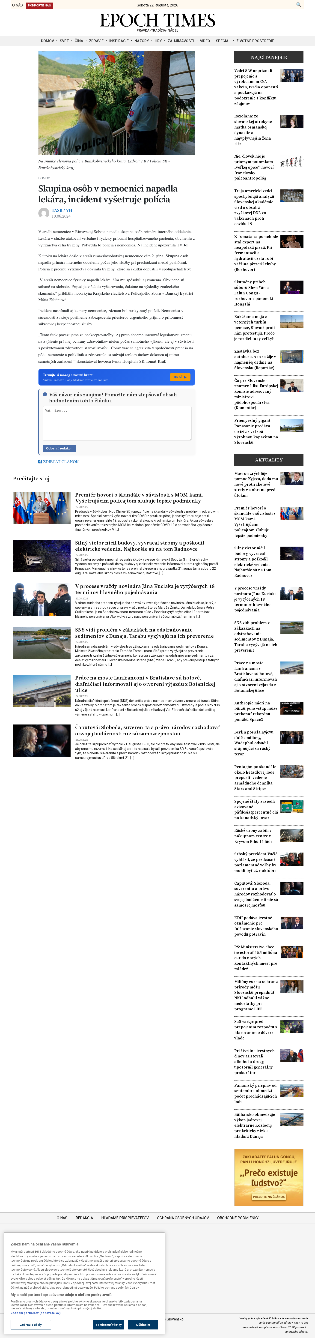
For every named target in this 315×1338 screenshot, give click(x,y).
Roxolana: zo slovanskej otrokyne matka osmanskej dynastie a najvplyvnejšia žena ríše (253, 130)
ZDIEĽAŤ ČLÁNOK (60, 461)
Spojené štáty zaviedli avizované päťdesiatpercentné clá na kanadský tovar (256, 809)
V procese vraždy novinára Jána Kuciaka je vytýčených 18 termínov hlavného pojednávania (145, 589)
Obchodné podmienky (238, 1218)
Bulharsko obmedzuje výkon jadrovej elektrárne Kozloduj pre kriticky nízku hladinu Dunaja (254, 1125)
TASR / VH (62, 210)
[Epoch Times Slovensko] (157, 30)
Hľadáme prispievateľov (125, 1218)
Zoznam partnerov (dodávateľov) (36, 1313)
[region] (84, 1283)
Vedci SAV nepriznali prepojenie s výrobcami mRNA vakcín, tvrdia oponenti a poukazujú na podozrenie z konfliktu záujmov (256, 87)
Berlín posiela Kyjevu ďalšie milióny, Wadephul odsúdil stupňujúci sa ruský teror (253, 743)
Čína (79, 41)
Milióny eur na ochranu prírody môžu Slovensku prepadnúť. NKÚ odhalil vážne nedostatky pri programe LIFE (256, 995)
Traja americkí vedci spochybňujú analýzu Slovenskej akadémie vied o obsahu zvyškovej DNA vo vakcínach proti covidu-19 (254, 207)
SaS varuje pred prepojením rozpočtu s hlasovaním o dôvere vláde (255, 1030)
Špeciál (223, 41)
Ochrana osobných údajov (183, 1218)
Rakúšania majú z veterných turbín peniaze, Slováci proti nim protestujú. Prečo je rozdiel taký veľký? (254, 327)
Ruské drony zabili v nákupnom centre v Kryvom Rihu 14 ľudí (253, 836)
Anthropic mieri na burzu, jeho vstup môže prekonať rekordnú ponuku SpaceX (255, 711)
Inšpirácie (119, 41)
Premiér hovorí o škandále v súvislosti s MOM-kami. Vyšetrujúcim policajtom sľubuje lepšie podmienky (139, 498)
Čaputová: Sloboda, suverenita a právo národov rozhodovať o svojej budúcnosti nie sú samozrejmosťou (147, 730)
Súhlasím (143, 1324)
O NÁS (17, 5)
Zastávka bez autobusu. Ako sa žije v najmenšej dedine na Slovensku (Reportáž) (255, 359)
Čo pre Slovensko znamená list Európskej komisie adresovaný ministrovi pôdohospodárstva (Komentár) (256, 394)
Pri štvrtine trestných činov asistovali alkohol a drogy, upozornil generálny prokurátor (254, 1061)
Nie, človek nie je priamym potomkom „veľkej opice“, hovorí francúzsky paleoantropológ (254, 167)
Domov (47, 41)
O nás (62, 1218)
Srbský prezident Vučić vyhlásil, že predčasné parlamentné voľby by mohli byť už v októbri (255, 862)
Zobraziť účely (31, 1324)
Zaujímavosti (181, 41)
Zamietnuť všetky (108, 1324)
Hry (158, 41)
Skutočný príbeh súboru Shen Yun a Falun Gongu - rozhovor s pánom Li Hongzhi (253, 293)
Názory (141, 41)
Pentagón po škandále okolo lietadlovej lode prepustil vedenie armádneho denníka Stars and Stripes (255, 777)
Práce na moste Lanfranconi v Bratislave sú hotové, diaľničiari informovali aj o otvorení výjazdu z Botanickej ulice (145, 684)
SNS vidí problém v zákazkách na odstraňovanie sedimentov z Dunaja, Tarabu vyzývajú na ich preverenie (144, 633)
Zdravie (96, 41)
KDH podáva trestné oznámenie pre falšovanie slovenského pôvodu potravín (256, 926)
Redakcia (84, 1218)
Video (205, 41)
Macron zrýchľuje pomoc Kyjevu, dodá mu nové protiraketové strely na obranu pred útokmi (256, 484)
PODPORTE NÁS (39, 5)
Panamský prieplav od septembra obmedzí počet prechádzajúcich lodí (255, 1094)
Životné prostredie (255, 41)
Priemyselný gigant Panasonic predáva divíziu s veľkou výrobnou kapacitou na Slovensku (256, 431)
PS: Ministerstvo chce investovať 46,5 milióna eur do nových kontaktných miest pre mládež (255, 958)
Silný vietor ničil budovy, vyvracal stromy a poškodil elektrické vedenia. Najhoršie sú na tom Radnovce (140, 546)
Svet (64, 41)
